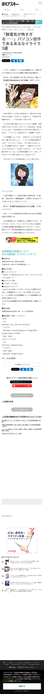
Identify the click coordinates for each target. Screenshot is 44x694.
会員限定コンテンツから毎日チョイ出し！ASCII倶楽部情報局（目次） (21, 421)
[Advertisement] (22, 453)
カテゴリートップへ (22, 395)
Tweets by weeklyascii (7, 516)
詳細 (11, 681)
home (6, 14)
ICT (24, 664)
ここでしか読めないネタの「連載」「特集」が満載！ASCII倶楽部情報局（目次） (21, 429)
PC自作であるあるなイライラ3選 (15, 80)
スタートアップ (16, 664)
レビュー (11, 662)
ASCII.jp (13, 667)
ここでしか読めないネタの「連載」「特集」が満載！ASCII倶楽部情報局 (18, 22)
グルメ (22, 9)
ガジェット (15, 14)
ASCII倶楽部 (25, 70)
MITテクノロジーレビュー (28, 667)
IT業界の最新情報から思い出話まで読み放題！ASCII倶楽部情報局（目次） (21, 425)
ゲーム (7, 9)
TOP (4, 662)
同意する (22, 686)
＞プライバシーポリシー (22, 691)
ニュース (19, 662)
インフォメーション (33, 664)
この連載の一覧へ (23, 410)
